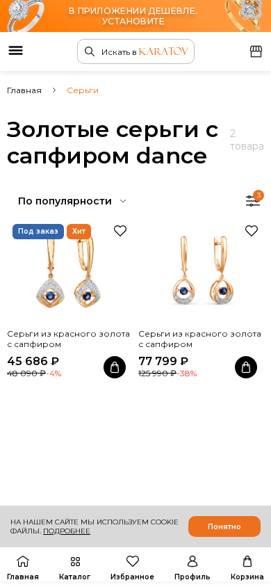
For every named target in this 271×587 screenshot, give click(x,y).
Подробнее (66, 531)
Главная (24, 90)
